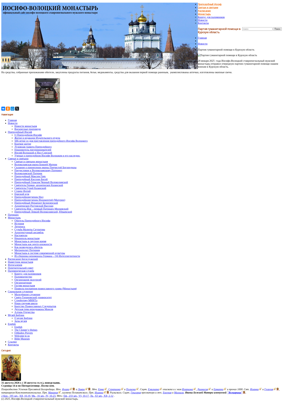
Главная (202, 37)
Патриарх (13, 214)
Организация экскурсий (27, 279)
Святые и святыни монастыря (31, 161)
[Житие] (70, 389)
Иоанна (254, 389)
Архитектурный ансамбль (29, 232)
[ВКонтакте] (3, 109)
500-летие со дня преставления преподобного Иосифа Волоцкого (51, 140)
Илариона (187, 389)
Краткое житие (22, 143)
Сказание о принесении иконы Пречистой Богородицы (45, 167)
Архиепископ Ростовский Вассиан (33, 205)
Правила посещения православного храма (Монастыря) (45, 288)
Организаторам (23, 282)
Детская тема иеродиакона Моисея (33, 309)
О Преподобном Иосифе (28, 135)
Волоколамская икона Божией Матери (35, 164)
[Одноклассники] (8, 109)
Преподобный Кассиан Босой (31, 179)
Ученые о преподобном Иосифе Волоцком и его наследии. (47, 155)
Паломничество (23, 276)
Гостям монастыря (24, 285)
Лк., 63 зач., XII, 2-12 (101, 395)
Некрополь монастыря (26, 238)
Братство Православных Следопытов (35, 306)
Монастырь (204, 14)
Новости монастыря (25, 126)
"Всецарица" (235, 392)
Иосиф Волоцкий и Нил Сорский (33, 152)
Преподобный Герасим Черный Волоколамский (41, 182)
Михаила (179, 392)
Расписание (204, 10)
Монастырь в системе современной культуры (39, 253)
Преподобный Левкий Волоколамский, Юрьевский (43, 211)
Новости (203, 20)
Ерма (101, 389)
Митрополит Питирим (27, 250)
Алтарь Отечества (24, 312)
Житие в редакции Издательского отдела (37, 138)
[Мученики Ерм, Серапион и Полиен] (105, 389)
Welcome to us (22, 335)
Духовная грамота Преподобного (33, 146)
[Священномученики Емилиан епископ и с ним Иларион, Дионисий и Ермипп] (160, 389)
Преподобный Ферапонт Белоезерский (36, 203)
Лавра (81, 389)
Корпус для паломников (211, 17)
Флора (65, 389)
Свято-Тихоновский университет (33, 297)
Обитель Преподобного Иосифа (32, 220)
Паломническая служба (21, 270)
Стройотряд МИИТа (25, 300)
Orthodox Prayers (23, 332)
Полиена (131, 389)
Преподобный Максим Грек (30, 176)
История (19, 223)
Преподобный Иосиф (210, 4)
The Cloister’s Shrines (25, 330)
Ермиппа (218, 389)
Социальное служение (20, 291)
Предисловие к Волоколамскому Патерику (38, 170)
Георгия (268, 389)
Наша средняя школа (26, 303)
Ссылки (12, 341)
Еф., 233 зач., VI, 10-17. (76, 395)
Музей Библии (16, 315)
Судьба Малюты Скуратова (29, 229)
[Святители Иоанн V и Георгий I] (260, 389)
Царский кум (21, 194)
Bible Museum (22, 338)
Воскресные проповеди (27, 129)
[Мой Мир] (12, 109)
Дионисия (202, 389)
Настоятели (20, 235)
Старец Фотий (22, 191)
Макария (53, 392)
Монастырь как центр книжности (33, 244)
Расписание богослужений (23, 259)
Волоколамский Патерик (28, 173)
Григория (136, 392)
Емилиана (153, 389)
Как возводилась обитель (28, 247)
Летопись (19, 226)
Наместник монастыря (20, 262)
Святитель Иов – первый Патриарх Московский (41, 208)
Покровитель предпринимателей (32, 149)
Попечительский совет (20, 267)
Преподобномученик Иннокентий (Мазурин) (39, 200)
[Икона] (11, 379)
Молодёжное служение (27, 294)
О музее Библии (23, 318)
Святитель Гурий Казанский (30, 188)
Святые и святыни (208, 7)
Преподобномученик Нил (28, 197)
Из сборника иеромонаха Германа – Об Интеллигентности (47, 256)
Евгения (167, 392)
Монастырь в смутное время (30, 241)
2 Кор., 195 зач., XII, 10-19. (16, 395)
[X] (17, 109)
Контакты (203, 23)
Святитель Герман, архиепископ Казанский (38, 185)
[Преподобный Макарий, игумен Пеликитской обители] (59, 392)
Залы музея (20, 321)
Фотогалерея (15, 265)
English (12, 324)
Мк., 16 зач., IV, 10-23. (44, 395)
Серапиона (114, 389)
